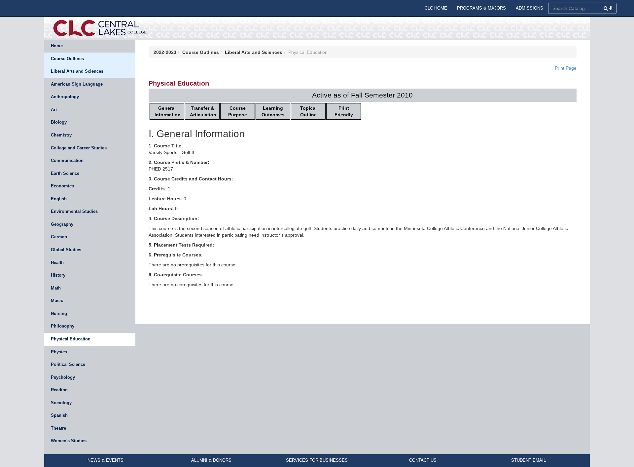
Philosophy (62, 326)
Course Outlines (67, 58)
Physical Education (70, 338)
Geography (62, 224)
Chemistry (61, 135)
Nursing (59, 313)
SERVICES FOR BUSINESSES (317, 460)
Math (56, 288)
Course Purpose (237, 111)
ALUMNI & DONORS (211, 460)
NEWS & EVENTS (105, 460)
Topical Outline (308, 111)
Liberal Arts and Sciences (77, 71)
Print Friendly (344, 111)
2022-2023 (165, 52)
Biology (59, 122)
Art (54, 109)
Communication (67, 160)
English (59, 198)
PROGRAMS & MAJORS (481, 8)
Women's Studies (69, 440)
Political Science (68, 364)
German (59, 236)
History (58, 275)
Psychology (63, 377)
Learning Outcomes (273, 111)
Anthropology (65, 96)
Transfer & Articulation (203, 111)
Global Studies (66, 249)
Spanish (59, 415)
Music (57, 300)
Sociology (61, 402)
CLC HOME (436, 8)
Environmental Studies (74, 211)
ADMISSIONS (529, 8)
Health (57, 262)
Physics (59, 351)
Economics (62, 185)
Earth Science (65, 173)
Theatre (58, 428)
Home (57, 45)
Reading (59, 389)
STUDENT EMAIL (528, 460)
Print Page (566, 68)
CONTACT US (423, 460)
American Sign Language (77, 84)
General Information (168, 111)
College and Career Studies (79, 147)
